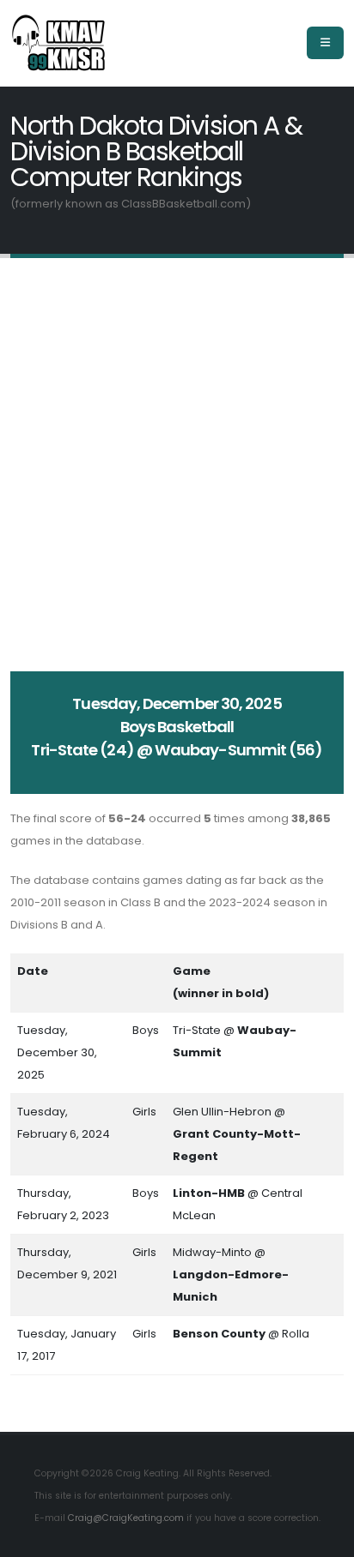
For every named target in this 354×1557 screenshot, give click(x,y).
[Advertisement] (177, 464)
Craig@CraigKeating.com (126, 1518)
